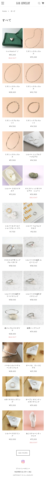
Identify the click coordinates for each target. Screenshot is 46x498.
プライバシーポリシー (23, 468)
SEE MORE (23, 453)
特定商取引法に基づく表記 (23, 472)
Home (4, 11)
